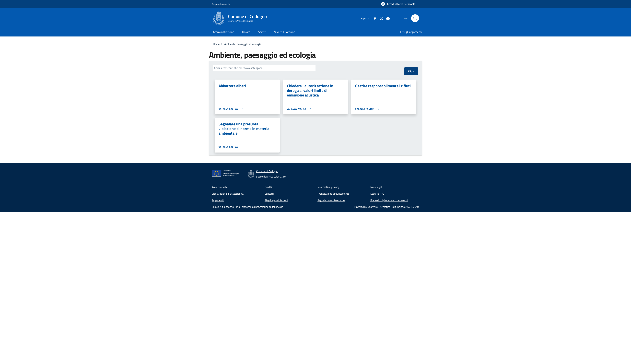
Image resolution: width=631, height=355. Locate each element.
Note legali (376, 187)
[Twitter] (380, 18)
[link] (231, 108)
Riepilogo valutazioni (276, 200)
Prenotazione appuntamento (333, 194)
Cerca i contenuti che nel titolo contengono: (238, 68)
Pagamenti (218, 200)
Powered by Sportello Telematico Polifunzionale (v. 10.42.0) (386, 207)
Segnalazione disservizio (331, 200)
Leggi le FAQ (377, 194)
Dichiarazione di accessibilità (228, 194)
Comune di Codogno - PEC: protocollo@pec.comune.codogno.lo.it (247, 207)
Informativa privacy (328, 187)
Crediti (268, 187)
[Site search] (415, 18)
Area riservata (220, 187)
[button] (398, 4)
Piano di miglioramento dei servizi (389, 200)
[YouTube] (386, 18)
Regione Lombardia (221, 4)
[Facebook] (373, 18)
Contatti (269, 194)
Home (216, 44)
